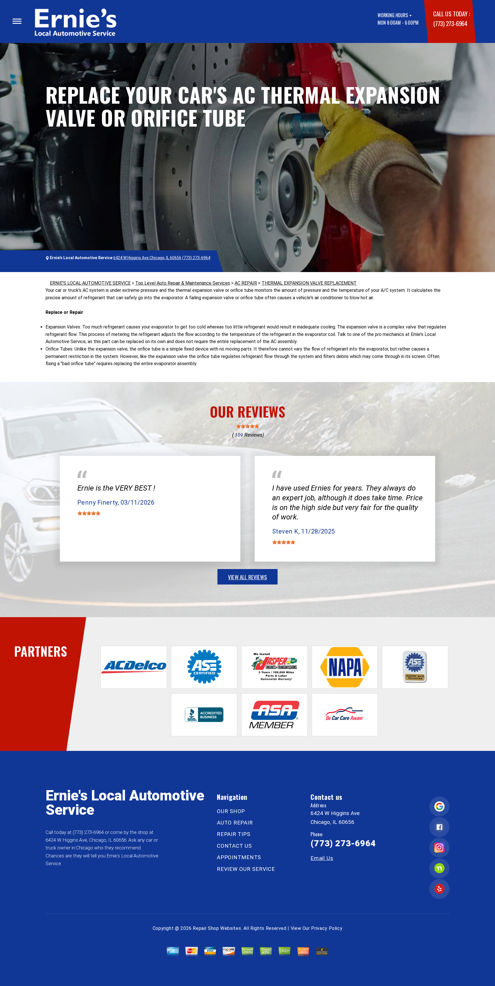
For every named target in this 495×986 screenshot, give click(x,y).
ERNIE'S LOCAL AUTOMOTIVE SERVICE (90, 283)
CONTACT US (234, 846)
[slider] (247, 426)
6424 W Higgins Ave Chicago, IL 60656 (147, 257)
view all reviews (247, 577)
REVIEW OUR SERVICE (246, 869)
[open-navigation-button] (17, 21)
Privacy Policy (326, 928)
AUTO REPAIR (235, 822)
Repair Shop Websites (217, 928)
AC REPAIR (246, 283)
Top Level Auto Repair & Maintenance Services (182, 283)
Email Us (322, 858)
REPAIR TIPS (233, 834)
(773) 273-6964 (450, 23)
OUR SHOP (231, 811)
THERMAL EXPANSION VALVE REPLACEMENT (309, 283)
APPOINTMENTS (239, 857)
